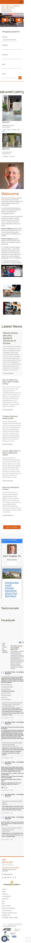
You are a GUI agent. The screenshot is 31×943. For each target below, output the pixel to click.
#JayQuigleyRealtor (7, 687)
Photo (6, 787)
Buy (3, 901)
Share (11, 717)
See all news (12, 527)
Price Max (5, 54)
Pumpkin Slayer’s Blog (10, 917)
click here (14, 228)
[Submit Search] (20, 77)
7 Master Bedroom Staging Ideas (10, 417)
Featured (5, 899)
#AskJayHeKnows (6, 684)
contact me (4, 258)
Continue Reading (8, 373)
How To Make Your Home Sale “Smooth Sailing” (10, 382)
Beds (3, 64)
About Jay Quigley (8, 908)
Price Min (4, 45)
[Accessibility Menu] (4, 938)
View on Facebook (5, 717)
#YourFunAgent (6, 699)
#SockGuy (4, 697)
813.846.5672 (8, 874)
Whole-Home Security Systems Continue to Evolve (10, 338)
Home (4, 889)
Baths (3, 73)
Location (4, 37)
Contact (4, 894)
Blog (3, 891)
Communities (6, 910)
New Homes (6, 906)
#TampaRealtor (6, 689)
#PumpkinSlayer (6, 695)
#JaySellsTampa (6, 693)
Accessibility (6, 896)
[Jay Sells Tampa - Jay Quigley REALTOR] (5, 648)
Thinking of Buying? (11, 312)
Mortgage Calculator (11, 295)
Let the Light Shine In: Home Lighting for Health (11, 453)
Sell (3, 903)
